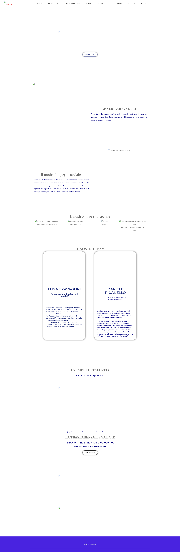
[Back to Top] (172, 544)
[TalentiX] (8, 3)
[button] (93, 150)
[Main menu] (174, 3)
